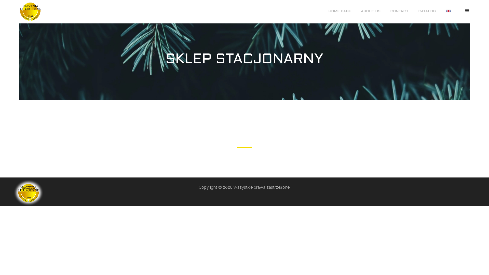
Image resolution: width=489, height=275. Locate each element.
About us (371, 11)
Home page (339, 11)
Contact (399, 11)
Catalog (427, 11)
